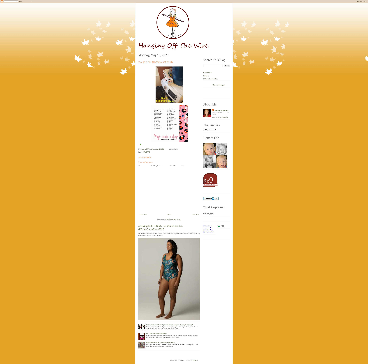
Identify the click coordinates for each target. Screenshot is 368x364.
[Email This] (170, 149)
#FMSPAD (146, 152)
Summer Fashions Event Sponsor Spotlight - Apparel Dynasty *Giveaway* (169, 325)
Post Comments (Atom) (173, 219)
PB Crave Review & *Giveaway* (156, 333)
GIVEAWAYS (207, 72)
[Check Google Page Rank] (220, 226)
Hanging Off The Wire (221, 110)
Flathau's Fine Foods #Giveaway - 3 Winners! (160, 342)
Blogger (195, 360)
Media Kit (206, 76)
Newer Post (143, 215)
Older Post (195, 215)
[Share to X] (174, 149)
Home (169, 215)
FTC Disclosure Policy (210, 79)
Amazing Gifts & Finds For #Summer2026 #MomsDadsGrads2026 (160, 227)
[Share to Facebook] (175, 149)
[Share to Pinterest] (177, 149)
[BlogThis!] (172, 149)
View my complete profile (220, 117)
